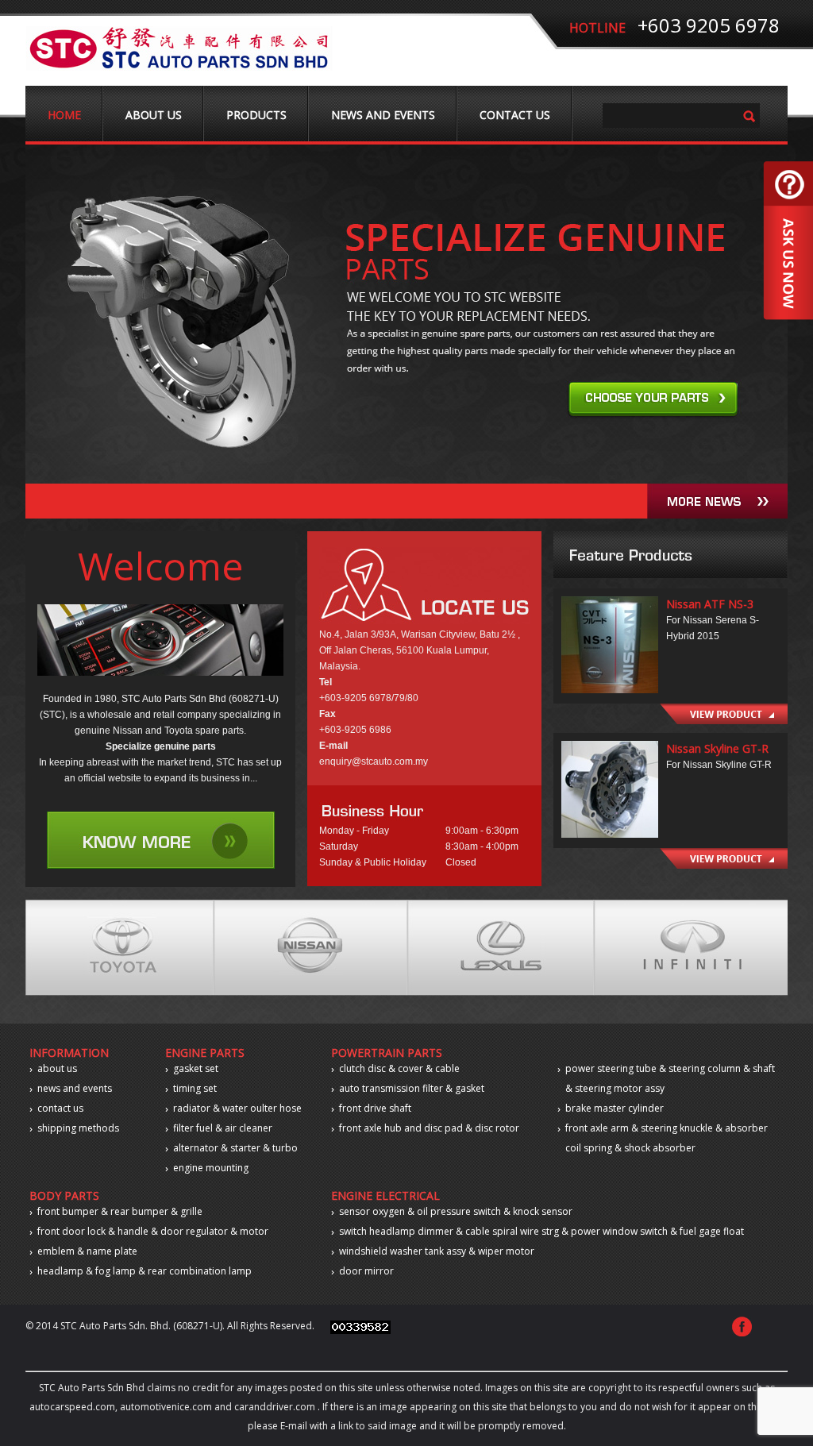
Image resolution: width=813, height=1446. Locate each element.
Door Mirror (366, 1271)
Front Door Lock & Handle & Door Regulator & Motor (152, 1231)
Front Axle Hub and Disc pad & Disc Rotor (429, 1128)
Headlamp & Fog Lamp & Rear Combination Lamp (144, 1271)
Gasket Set (195, 1068)
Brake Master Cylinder (614, 1108)
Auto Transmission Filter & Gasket (411, 1088)
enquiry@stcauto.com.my (373, 761)
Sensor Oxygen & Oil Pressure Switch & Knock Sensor (455, 1211)
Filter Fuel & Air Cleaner (222, 1128)
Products (256, 114)
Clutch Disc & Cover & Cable (399, 1068)
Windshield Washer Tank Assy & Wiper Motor (436, 1251)
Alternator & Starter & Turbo (235, 1148)
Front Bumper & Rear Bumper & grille (119, 1211)
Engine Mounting (211, 1167)
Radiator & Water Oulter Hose (237, 1108)
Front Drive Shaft (375, 1108)
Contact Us (515, 114)
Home (64, 114)
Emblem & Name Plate (87, 1251)
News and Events (383, 114)
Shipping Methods (78, 1128)
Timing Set (195, 1088)
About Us (153, 114)
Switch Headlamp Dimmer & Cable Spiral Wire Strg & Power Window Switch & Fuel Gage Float (541, 1231)
